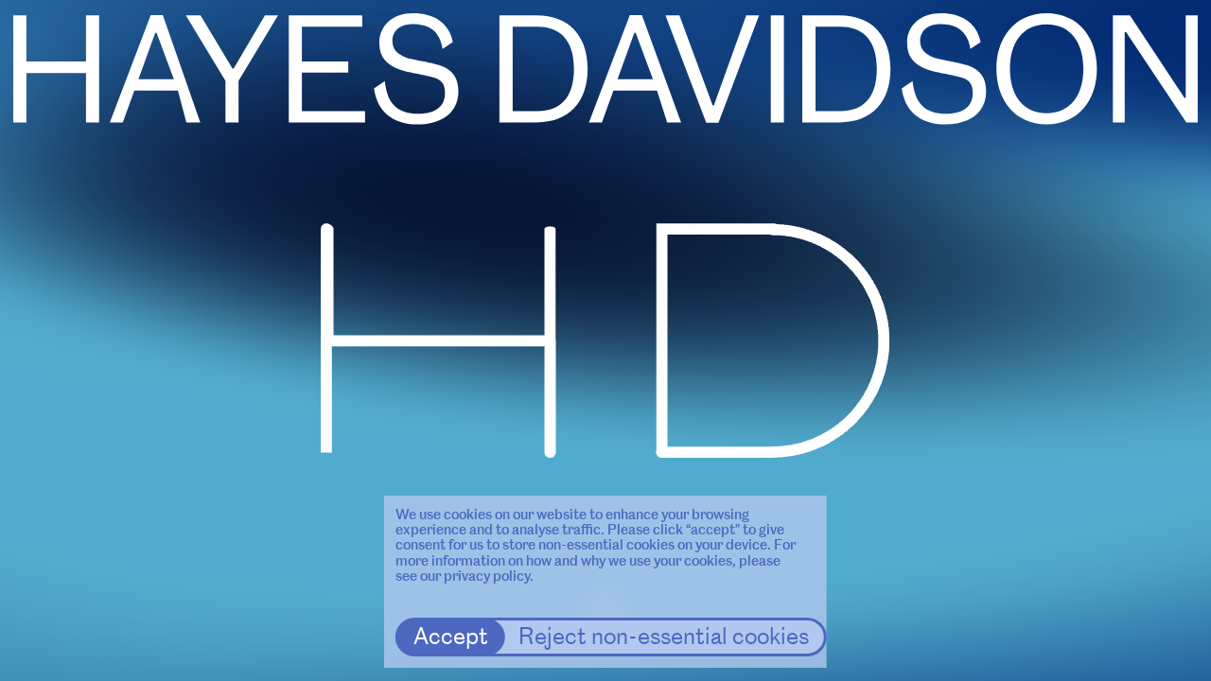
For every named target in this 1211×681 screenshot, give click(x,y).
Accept (450, 636)
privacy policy (487, 576)
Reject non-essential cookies (663, 636)
